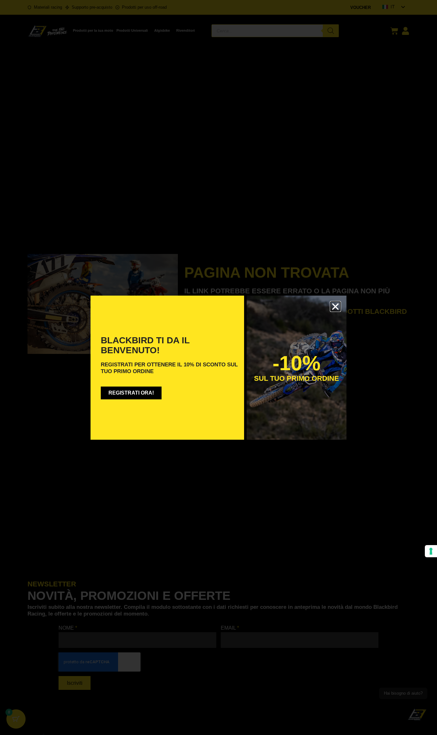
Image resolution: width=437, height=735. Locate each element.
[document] (218, 367)
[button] (335, 306)
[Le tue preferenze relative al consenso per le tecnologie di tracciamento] (431, 551)
